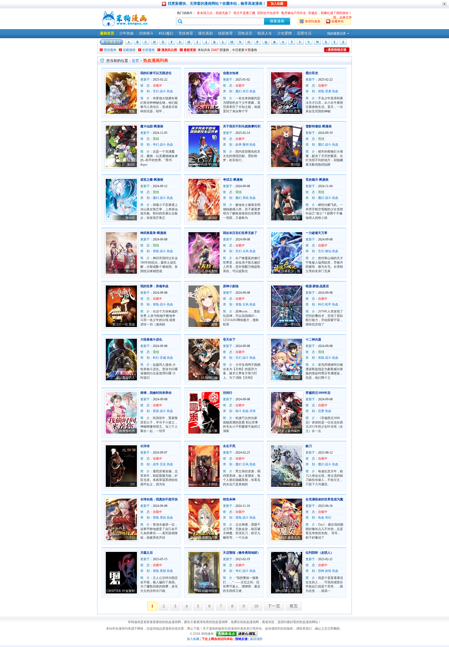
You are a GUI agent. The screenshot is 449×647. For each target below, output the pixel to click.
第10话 (295, 164)
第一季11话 (292, 324)
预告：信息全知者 (205, 111)
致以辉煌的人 (125, 378)
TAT (132, 537)
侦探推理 (225, 33)
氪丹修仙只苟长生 (293, 13)
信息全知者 (231, 73)
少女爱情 (284, 33)
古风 (245, 251)
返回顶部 (256, 639)
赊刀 (309, 446)
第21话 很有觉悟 (206, 271)
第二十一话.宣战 (123, 324)
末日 (245, 91)
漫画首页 (107, 33)
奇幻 (156, 144)
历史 (163, 464)
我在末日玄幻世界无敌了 (240, 233)
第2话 (131, 164)
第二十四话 (209, 484)
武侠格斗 (146, 33)
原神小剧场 (231, 286)
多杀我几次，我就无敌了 (214, 13)
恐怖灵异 (245, 33)
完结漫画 (110, 50)
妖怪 (328, 571)
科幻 (321, 304)
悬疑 (156, 411)
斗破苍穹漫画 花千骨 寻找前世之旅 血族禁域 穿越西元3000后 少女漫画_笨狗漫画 (124, 19)
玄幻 (156, 91)
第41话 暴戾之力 (289, 537)
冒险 (321, 91)
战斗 (163, 91)
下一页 (274, 606)
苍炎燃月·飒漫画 (317, 179)
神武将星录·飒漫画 (153, 233)
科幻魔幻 (166, 33)
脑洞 (245, 144)
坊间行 (227, 393)
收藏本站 (337, 21)
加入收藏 (193, 639)
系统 (245, 198)
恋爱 (321, 411)
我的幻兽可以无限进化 (155, 73)
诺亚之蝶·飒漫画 (151, 179)
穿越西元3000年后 (318, 393)
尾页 (293, 606)
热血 (170, 91)
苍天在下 (229, 339)
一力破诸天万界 (316, 233)
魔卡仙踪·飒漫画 (151, 126)
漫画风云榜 (169, 50)
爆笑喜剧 (205, 33)
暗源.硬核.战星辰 (317, 286)
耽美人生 (264, 33)
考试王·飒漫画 (233, 179)
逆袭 (328, 91)
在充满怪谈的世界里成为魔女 (326, 499)
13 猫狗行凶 (209, 378)
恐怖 (321, 571)
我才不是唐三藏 (244, 13)
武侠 (252, 411)
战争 (156, 464)
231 (132, 484)
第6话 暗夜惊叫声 (123, 431)
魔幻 (238, 91)
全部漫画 (148, 50)
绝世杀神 (229, 499)
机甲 (328, 304)
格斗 (238, 411)
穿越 (163, 358)
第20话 (295, 378)
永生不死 (229, 446)
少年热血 (126, 33)
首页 (135, 61)
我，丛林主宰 (342, 17)
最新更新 (190, 50)
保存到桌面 (312, 21)
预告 (132, 111)
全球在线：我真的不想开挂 (159, 499)
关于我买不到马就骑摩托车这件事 (246, 126)
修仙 (328, 251)
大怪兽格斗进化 (151, 339)
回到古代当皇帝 (268, 13)
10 (256, 606)
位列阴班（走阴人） (320, 552)
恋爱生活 (304, 33)
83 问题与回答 (207, 591)
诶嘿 (214, 324)
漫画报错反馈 (337, 49)
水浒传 (145, 446)
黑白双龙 (312, 73)
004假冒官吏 (291, 484)
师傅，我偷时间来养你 (155, 393)
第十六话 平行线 (206, 164)
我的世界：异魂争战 (154, 286)
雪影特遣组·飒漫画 (319, 126)
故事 (238, 144)
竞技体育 (186, 33)
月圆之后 (146, 552)
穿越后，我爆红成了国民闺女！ (330, 13)
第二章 (212, 431)
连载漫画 (129, 50)
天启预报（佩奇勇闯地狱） (241, 552)
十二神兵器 (313, 339)
